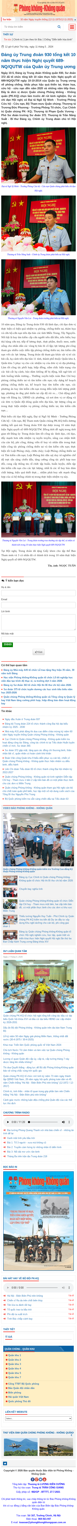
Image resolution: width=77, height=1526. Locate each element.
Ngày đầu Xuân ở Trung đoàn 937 (22, 719)
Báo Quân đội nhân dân (21, 1388)
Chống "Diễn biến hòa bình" (58, 39)
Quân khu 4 (14, 1368)
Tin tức (7, 39)
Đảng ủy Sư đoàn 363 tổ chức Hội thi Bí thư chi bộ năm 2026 (37, 685)
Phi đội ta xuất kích (17, 1314)
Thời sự (8, 34)
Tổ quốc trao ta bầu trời (19, 1309)
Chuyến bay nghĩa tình (31, 889)
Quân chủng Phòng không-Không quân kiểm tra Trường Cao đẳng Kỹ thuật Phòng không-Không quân (38, 870)
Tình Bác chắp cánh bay (20, 1318)
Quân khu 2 (14, 1359)
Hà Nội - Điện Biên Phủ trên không (25, 1295)
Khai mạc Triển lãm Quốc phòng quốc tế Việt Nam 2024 (32, 1045)
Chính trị (17, 39)
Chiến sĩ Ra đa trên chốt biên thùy (25, 1300)
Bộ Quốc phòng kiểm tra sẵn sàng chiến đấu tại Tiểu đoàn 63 (36, 798)
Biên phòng (14, 1392)
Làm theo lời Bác (33, 39)
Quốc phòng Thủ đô (19, 1401)
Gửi (40, 652)
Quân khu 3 (14, 1364)
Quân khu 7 (14, 1377)
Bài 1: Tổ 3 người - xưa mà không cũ (26, 1142)
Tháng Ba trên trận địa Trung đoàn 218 (27, 1156)
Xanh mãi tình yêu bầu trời (21, 1138)
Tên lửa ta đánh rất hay (19, 1305)
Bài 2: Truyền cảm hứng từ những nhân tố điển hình (34, 1147)
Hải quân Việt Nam (18, 1397)
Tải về (71, 1295)
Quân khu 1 (14, 1355)
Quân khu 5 (14, 1373)
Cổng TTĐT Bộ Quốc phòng (23, 1383)
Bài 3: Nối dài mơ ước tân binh (23, 1151)
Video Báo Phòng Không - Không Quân (27, 808)
